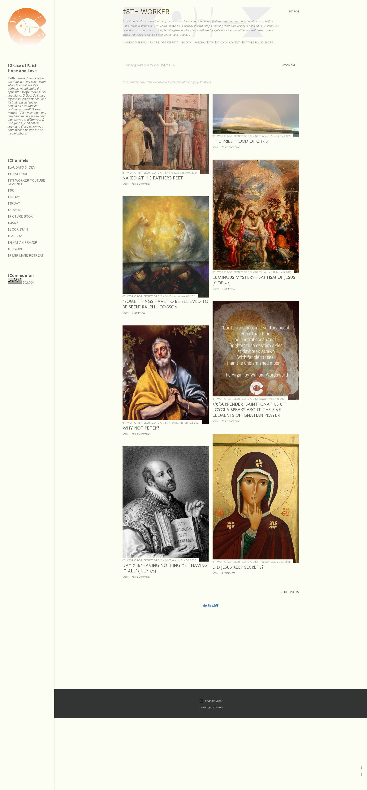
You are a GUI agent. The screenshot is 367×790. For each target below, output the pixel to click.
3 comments (228, 573)
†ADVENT (234, 42)
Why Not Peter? (141, 428)
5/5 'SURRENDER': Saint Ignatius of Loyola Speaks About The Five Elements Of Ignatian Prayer (249, 409)
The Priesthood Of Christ (242, 141)
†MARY (13, 223)
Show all (289, 64)
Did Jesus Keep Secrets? (238, 567)
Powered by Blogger (213, 701)
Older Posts (289, 592)
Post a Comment (140, 183)
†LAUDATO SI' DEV (134, 42)
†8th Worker (146, 11)
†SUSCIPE (15, 249)
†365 (210, 42)
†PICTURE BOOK (252, 42)
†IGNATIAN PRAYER (22, 242)
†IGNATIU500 (17, 174)
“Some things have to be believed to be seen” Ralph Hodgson (165, 304)
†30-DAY (220, 42)
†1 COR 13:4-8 (18, 229)
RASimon (218, 707)
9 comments (228, 288)
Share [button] (126, 183)
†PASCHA (199, 42)
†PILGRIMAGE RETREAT (163, 42)
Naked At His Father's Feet (153, 178)
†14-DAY (185, 42)
